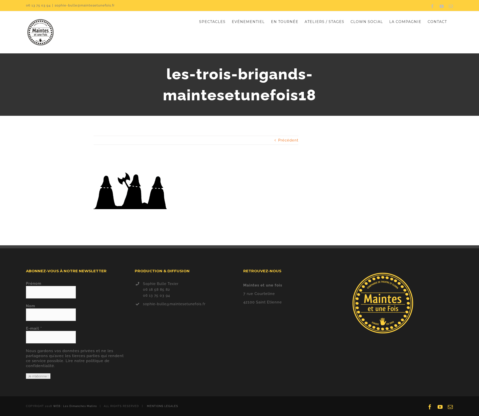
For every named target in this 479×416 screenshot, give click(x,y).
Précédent (288, 140)
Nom (30, 306)
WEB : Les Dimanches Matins (75, 406)
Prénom (33, 283)
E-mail (34, 328)
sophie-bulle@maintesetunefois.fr (85, 5)
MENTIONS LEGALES (162, 406)
